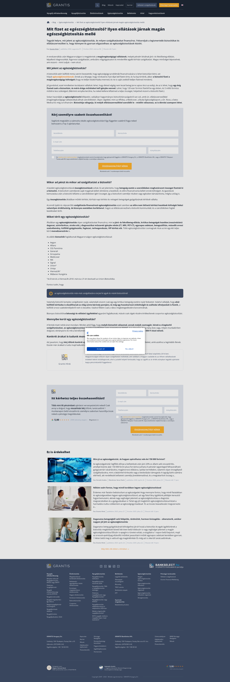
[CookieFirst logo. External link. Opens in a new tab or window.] (88, 333)
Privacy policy (137, 331)
